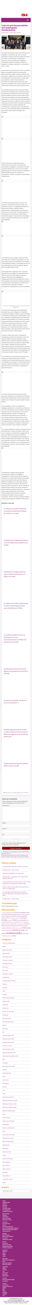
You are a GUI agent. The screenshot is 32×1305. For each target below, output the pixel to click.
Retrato (10, 930)
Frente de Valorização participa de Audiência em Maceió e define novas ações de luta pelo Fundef (15, 856)
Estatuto (4, 1207)
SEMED (4, 1288)
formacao (10, 920)
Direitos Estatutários (8, 1022)
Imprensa (5, 1250)
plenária (7, 926)
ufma (11, 936)
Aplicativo (10, 792)
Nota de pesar (6, 1117)
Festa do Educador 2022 (9, 1052)
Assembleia (15, 912)
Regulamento (6, 1145)
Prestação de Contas (8, 1138)
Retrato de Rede (6, 1244)
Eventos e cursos (7, 1046)
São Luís (7, 936)
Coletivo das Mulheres (8, 998)
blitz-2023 (5, 970)
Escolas (4, 920)
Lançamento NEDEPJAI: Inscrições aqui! (13, 873)
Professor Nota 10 (7, 1248)
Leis (3, 1090)
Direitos (4, 1269)
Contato (4, 1283)
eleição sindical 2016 (8, 1035)
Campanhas (5, 977)
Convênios (5, 1004)
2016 (11, 912)
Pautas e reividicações (8, 1128)
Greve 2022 (5, 1080)
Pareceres (5, 1272)
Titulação (4, 1172)
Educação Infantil (7, 1263)
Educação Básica (6, 1264)
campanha (7, 916)
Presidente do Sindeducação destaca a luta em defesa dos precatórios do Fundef (16, 542)
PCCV (3, 1261)
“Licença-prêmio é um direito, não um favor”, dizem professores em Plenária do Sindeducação (16, 882)
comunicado (12, 918)
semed (4, 933)
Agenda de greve (7, 950)
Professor (4, 1222)
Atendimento (6, 1235)
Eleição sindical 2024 (8, 1042)
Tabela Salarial (6, 1231)
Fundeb (4, 1069)
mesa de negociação (24, 922)
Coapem (4, 994)
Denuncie (5, 1243)
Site (3, 834)
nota (15, 924)
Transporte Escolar (7, 1179)
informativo (9, 922)
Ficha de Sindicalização (8, 1279)
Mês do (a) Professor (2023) (9, 1100)
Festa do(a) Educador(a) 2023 (10, 1056)
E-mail (4, 828)
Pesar (3, 1131)
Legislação (5, 1266)
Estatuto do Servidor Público (9, 1229)
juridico (17, 922)
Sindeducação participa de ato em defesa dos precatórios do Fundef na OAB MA (16, 671)
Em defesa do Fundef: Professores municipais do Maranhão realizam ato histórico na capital (15, 511)
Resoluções (5, 1148)
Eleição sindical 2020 (8, 1039)
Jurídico (4, 1087)
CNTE (3, 991)
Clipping (4, 987)
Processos (5, 1238)
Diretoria (4, 1205)
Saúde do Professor (7, 1158)
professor (20, 928)
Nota (3, 1114)
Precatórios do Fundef (8, 1135)
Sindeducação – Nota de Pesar (10, 870)
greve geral (23, 920)
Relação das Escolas (7, 1246)
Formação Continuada (8, 1066)
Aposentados (6, 953)
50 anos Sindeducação (8, 943)
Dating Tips (5, 1008)
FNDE (3, 1291)
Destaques (14, 792)
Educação (5, 1028)
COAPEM (4, 1294)
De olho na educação (8, 1011)
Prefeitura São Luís (7, 1286)
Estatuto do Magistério (8, 1260)
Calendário (5, 1216)
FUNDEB (4, 1292)
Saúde (4, 1155)
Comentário (6, 805)
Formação (5, 1063)
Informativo (5, 1083)
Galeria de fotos (6, 1073)
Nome (4, 823)
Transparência (6, 1176)
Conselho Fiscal (6, 1208)
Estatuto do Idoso (7, 1219)
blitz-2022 (5, 967)
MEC (3, 1289)
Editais (4, 1025)
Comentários (26, 792)
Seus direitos (6, 1165)
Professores (26, 928)
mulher (12, 924)
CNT (3, 1295)
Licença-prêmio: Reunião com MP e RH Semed (15, 866)
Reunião (26, 930)
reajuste (3, 930)
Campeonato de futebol (8, 981)
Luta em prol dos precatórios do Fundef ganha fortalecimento (15, 27)
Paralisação (5, 1124)
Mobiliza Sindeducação (8, 1111)
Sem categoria (6, 1162)
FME (3, 1059)
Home (4, 1201)
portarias (4, 1274)
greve (18, 920)
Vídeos (14, 936)
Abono (4, 946)
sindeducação (16, 10)
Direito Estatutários (7, 1226)
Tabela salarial (6, 1169)
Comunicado (5, 1001)
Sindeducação (5, 32)
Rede (7, 930)
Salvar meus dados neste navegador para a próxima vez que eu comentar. (14, 843)
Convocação (17, 918)
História (4, 1204)
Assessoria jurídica (21, 914)
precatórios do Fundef (16, 926)
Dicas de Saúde (6, 1218)
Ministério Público (6, 924)
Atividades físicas (7, 963)
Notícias (4, 1215)
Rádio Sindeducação (8, 1141)
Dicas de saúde (6, 1018)
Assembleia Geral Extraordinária (9, 914)
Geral (3, 1076)
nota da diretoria (20, 924)
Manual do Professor (7, 1236)
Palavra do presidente (8, 1121)
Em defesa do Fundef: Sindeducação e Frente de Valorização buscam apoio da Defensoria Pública (16, 605)
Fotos (3, 1253)
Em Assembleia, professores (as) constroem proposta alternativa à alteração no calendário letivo (15, 893)
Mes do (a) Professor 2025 (9, 1107)
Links (3, 1093)
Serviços (4, 1278)
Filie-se (4, 1225)
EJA (3, 1032)
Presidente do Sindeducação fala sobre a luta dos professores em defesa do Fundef (14, 574)
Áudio (4, 1256)
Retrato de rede (18, 930)
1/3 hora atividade (6, 912)
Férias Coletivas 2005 (8, 1049)
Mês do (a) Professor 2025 (9, 1104)
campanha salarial (16, 916)
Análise (25, 1302)
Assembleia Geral (24, 913)
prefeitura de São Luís (11, 928)
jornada (14, 922)
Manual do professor (8, 1097)
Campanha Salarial (7, 974)
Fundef (20, 792)
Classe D (4, 984)
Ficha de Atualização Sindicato (10, 1228)
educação (24, 918)
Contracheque (6, 1223)
